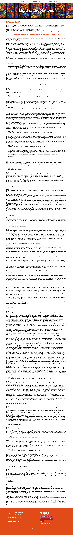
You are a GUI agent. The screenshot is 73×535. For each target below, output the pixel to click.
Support (35, 1)
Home (16, 1)
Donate (42, 521)
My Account (49, 1)
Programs (28, 1)
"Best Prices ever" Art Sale (46, 518)
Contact (41, 1)
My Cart (56, 1)
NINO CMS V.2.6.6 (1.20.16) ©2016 (36, 528)
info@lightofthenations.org (18, 517)
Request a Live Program (45, 516)
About (22, 1)
